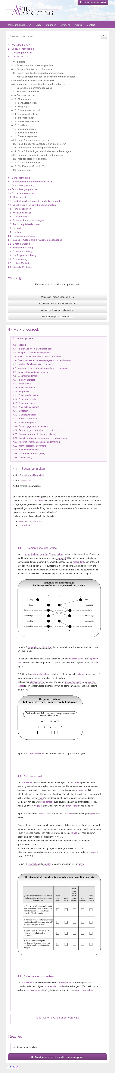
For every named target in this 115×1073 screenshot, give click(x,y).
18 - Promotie (15, 228)
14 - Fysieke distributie (19, 212)
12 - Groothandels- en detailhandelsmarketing (32, 204)
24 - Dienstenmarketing (20, 251)
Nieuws (78, 24)
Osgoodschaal (56, 554)
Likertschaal (25, 480)
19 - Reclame (15, 232)
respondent (39, 500)
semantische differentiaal (36, 554)
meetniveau (31, 990)
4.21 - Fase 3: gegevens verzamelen (30, 140)
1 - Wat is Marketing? (19, 44)
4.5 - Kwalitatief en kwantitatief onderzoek (32, 80)
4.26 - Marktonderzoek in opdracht (29, 158)
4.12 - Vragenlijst (20, 106)
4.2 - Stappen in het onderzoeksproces (31, 69)
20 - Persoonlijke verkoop (21, 235)
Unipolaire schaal (36, 753)
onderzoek (48, 801)
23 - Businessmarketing (20, 247)
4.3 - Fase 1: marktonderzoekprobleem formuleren (37, 72)
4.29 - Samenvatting (21, 169)
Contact (91, 24)
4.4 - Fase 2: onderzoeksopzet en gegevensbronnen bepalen (43, 76)
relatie (74, 832)
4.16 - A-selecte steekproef (25, 121)
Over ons (65, 24)
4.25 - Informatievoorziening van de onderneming (37, 154)
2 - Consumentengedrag (21, 48)
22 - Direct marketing (19, 243)
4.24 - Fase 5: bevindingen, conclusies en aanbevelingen (41, 151)
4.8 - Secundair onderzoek (25, 91)
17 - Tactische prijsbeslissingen (24, 224)
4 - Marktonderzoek (18, 56)
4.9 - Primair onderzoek (23, 95)
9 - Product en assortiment (22, 193)
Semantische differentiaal (31, 475)
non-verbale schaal (54, 986)
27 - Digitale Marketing (19, 263)
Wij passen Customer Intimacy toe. (57, 309)
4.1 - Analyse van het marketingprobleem (32, 65)
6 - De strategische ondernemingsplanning (30, 181)
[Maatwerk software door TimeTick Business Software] (57, 1067)
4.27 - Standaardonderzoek (25, 162)
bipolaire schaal (76, 658)
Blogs (38, 24)
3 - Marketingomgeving (20, 52)
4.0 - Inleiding (18, 61)
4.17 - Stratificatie (20, 125)
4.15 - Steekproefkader (23, 117)
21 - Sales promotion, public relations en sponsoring (35, 239)
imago (82, 674)
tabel (40, 990)
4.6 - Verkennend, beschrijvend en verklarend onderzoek (41, 84)
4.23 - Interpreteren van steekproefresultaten (34, 147)
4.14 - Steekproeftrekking (24, 113)
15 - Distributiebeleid (18, 216)
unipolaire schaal (73, 681)
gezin (39, 805)
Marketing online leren (19, 24)
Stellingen (51, 24)
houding (47, 863)
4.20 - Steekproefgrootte (24, 136)
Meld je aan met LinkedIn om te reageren (59, 1057)
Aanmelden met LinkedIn (94, 2)
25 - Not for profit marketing (22, 255)
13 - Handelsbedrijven (19, 208)
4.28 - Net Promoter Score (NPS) (28, 166)
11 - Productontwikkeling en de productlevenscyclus (35, 200)
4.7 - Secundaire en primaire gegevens (31, 87)
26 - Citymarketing (17, 259)
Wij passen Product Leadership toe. (57, 296)
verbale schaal (64, 982)
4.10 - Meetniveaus (21, 98)
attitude (70, 813)
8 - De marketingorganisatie (22, 189)
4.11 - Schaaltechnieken (24, 102)
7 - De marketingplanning (21, 185)
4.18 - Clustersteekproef (23, 128)
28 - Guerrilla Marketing (20, 266)
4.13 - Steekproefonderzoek (26, 110)
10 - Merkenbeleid (17, 197)
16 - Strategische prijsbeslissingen (26, 220)
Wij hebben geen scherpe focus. (57, 316)
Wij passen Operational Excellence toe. (57, 303)
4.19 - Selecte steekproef (24, 132)
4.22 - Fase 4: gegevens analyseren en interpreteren (38, 143)
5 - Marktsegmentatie (19, 177)
